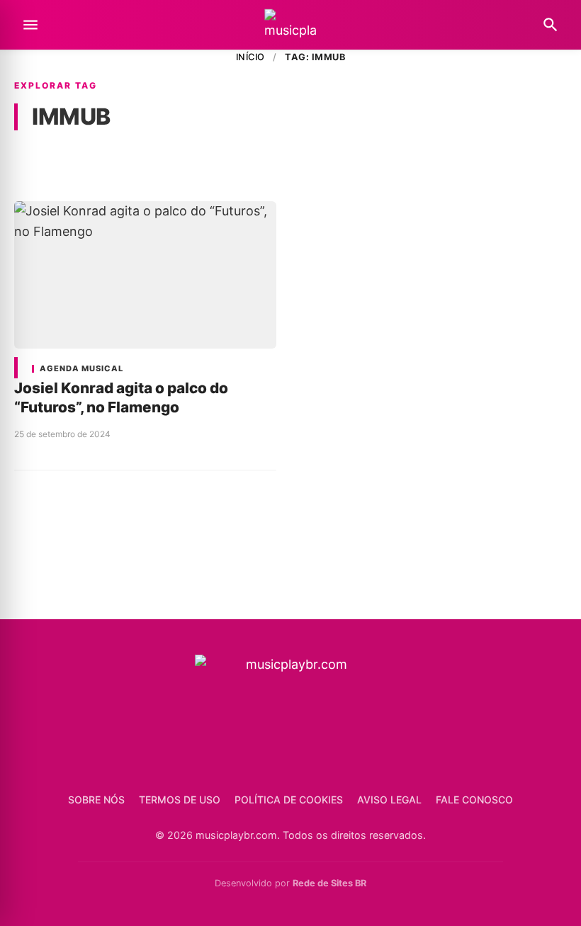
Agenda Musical (81, 369)
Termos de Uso (179, 800)
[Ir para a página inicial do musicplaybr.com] (290, 25)
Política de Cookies (289, 800)
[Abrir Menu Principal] (30, 25)
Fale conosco (474, 800)
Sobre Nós (96, 800)
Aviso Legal (389, 800)
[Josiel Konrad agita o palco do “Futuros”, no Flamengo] (145, 275)
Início (250, 57)
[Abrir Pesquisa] (550, 25)
